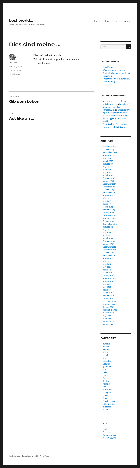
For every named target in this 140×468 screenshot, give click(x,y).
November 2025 (109, 147)
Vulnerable (107, 76)
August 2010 (108, 281)
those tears (107, 390)
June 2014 (107, 169)
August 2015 (108, 164)
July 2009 (107, 315)
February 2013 (109, 210)
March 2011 (108, 273)
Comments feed (109, 435)
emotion (106, 349)
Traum (106, 398)
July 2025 (107, 158)
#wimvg (106, 344)
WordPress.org (109, 438)
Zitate (18, 70)
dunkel (106, 347)
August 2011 (108, 258)
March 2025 (108, 161)
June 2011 (107, 264)
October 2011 (108, 253)
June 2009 (107, 318)
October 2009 (108, 307)
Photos (116, 21)
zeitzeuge (107, 407)
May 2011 (107, 267)
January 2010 (108, 298)
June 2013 (107, 201)
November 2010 (109, 278)
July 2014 (106, 167)
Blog (106, 21)
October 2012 (108, 221)
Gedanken (107, 361)
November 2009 (110, 304)
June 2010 (107, 284)
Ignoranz (107, 367)
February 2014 (109, 178)
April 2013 (107, 204)
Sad (104, 387)
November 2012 (109, 218)
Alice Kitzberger (109, 101)
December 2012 (109, 215)
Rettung (106, 384)
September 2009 (110, 310)
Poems (106, 378)
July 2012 (106, 230)
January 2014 (108, 181)
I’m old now (108, 67)
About (127, 21)
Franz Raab (107, 124)
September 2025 (110, 152)
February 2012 (109, 241)
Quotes (12, 70)
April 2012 (107, 235)
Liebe (105, 372)
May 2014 (107, 172)
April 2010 (107, 290)
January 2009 (108, 321)
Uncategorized (109, 401)
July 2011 (106, 261)
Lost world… (21, 20)
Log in (105, 429)
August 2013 (108, 195)
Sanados (13, 63)
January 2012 (108, 244)
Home (96, 21)
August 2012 (108, 227)
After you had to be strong (114, 70)
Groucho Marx (15, 74)
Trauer (106, 395)
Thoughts (107, 392)
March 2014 (108, 175)
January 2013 (108, 212)
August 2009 (108, 313)
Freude (106, 355)
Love (105, 375)
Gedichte (106, 364)
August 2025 (108, 155)
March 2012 (108, 238)
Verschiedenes (109, 404)
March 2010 (108, 293)
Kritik (105, 369)
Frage (105, 352)
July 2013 (106, 198)
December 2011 (109, 247)
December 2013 (109, 184)
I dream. (123, 101)
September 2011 (109, 255)
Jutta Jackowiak (109, 104)
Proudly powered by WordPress (35, 456)
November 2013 (109, 187)
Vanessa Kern (109, 110)
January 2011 (108, 275)
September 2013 (109, 192)
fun (104, 358)
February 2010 (109, 295)
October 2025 (108, 149)
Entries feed (108, 432)
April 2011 (107, 270)
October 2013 (108, 190)
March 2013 (108, 207)
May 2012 (107, 232)
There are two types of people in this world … (116, 119)
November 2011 (109, 250)
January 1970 (108, 324)
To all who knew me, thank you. (116, 73)
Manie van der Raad (111, 116)
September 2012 (110, 224)
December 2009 (109, 301)
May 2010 (107, 287)
